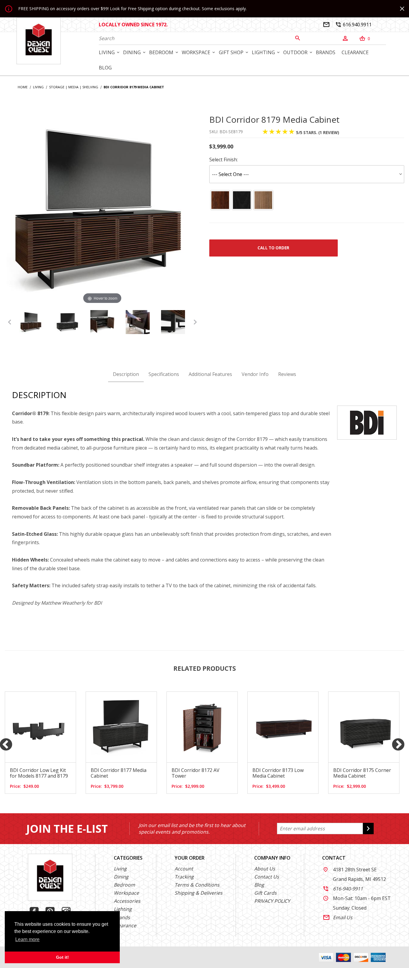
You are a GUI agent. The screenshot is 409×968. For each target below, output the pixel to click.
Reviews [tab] (287, 374)
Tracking (184, 876)
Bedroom (124, 884)
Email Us (337, 917)
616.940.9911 (354, 24)
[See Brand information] (367, 422)
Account (184, 868)
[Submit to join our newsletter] (368, 828)
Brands (122, 917)
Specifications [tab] (164, 374)
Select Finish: (223, 159)
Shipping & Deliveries (198, 893)
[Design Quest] (38, 40)
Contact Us (266, 876)
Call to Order (273, 248)
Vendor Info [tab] (255, 374)
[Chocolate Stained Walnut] (220, 200)
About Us (264, 868)
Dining (121, 876)
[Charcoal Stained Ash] (241, 200)
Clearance (125, 925)
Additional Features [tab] (210, 374)
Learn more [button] (27, 939)
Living (120, 868)
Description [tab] (126, 374)
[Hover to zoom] (102, 209)
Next (398, 745)
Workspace (126, 893)
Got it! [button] (62, 957)
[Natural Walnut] (263, 200)
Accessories (127, 901)
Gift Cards (265, 893)
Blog (259, 884)
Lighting (123, 909)
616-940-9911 (343, 888)
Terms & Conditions (197, 884)
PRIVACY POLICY (272, 901)
